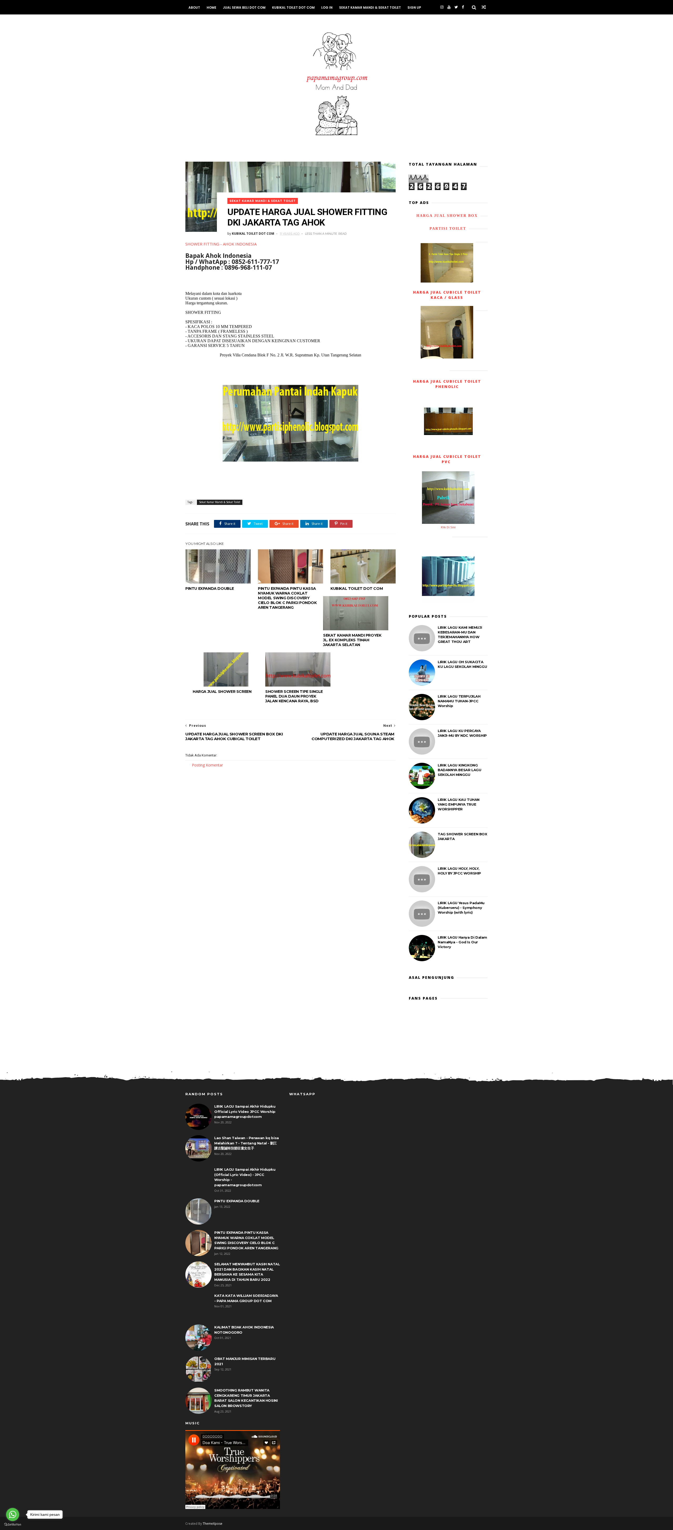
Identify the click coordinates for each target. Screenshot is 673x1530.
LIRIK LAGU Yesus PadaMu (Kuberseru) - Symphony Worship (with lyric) (461, 907)
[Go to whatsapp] (12, 1514)
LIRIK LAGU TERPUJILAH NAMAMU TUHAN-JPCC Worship (459, 701)
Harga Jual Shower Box (447, 216)
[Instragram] (441, 7)
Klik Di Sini (448, 527)
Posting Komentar (207, 765)
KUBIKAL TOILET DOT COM (293, 7)
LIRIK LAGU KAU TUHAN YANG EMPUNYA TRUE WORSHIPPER (459, 804)
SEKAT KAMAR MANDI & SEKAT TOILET (370, 7)
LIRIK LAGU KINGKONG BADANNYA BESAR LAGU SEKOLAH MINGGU (459, 770)
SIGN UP (414, 7)
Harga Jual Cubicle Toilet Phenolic (447, 384)
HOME (211, 7)
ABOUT (194, 7)
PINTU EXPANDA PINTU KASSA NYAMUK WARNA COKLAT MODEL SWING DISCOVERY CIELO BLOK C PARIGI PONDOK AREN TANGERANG (287, 598)
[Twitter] (456, 7)
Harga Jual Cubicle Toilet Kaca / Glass (447, 295)
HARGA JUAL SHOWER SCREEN (222, 691)
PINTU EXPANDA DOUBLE (209, 588)
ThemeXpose (212, 1523)
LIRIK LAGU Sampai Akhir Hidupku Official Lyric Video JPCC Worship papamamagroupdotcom (245, 1111)
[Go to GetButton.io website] (12, 1524)
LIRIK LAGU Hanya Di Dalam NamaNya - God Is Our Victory (462, 942)
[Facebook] (463, 7)
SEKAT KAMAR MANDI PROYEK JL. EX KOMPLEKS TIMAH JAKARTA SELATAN (352, 640)
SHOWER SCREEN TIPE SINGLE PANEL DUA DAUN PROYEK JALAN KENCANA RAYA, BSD (294, 696)
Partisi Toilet (447, 229)
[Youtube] (449, 7)
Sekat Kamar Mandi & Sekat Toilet (263, 201)
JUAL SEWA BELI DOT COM (244, 7)
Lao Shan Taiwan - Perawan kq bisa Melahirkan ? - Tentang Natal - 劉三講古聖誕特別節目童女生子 (246, 1143)
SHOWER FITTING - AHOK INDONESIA (221, 244)
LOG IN (327, 7)
